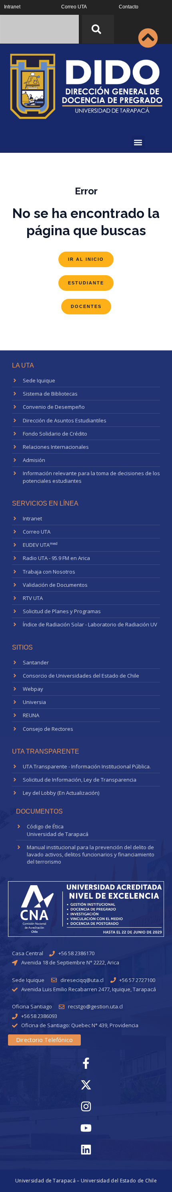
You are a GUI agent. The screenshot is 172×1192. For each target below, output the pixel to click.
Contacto (128, 7)
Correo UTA (74, 7)
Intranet (12, 7)
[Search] (98, 29)
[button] (138, 142)
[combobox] (39, 29)
